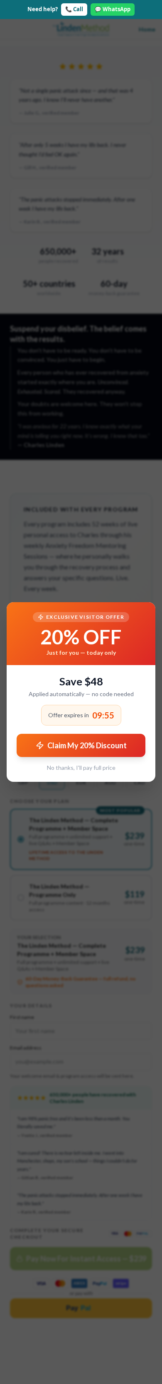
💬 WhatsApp (112, 9)
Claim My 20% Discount (87, 745)
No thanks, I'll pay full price (81, 767)
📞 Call (74, 9)
